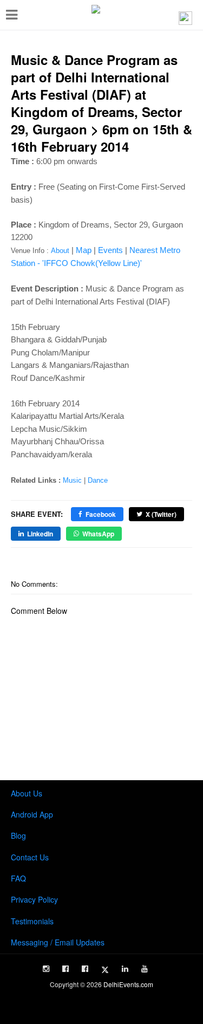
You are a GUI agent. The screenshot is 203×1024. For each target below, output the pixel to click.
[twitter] (105, 970)
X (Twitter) (161, 514)
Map (83, 250)
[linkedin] (125, 969)
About (60, 251)
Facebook (101, 514)
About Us (26, 793)
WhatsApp (98, 534)
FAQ (18, 878)
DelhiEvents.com (128, 984)
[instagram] (46, 969)
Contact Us (30, 857)
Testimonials (32, 921)
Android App (32, 814)
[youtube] (144, 969)
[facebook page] (65, 969)
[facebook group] (85, 969)
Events (110, 250)
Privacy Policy (34, 899)
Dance (98, 480)
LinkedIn (40, 534)
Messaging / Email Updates (57, 942)
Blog (18, 835)
